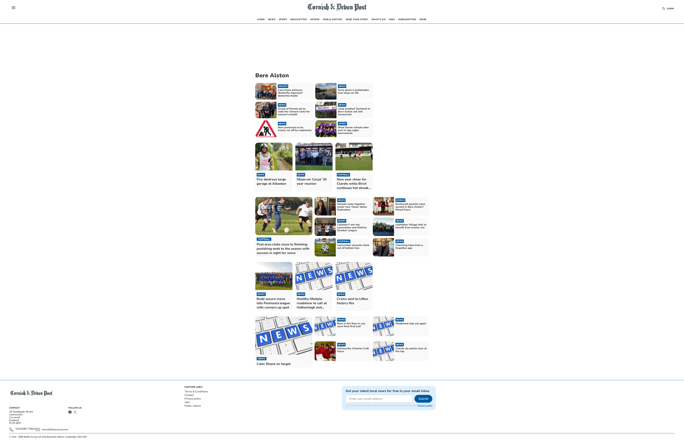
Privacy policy (193, 398)
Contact (189, 395)
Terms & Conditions (196, 391)
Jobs (187, 402)
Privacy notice (425, 405)
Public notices (193, 405)
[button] (13, 7)
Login (670, 8)
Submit (423, 399)
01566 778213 (27, 428)
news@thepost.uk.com (55, 429)
